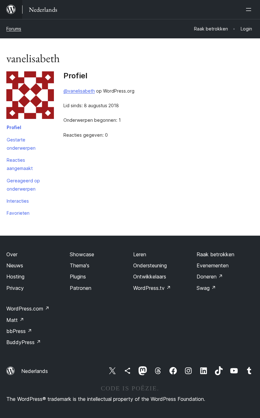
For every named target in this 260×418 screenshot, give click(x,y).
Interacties (18, 201)
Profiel (14, 127)
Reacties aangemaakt (20, 164)
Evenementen (213, 265)
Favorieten (18, 213)
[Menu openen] (250, 9)
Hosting (15, 276)
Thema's (79, 265)
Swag (206, 288)
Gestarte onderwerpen (21, 144)
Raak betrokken (215, 254)
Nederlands (34, 371)
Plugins (78, 276)
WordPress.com (27, 308)
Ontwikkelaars (149, 276)
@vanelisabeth (79, 91)
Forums (13, 28)
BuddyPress (23, 342)
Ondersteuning (150, 265)
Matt (15, 320)
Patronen (80, 288)
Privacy (15, 288)
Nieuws (14, 265)
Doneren (210, 276)
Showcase (82, 254)
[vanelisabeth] (30, 96)
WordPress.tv (152, 288)
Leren (139, 254)
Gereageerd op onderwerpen (23, 185)
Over (11, 254)
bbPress (19, 331)
